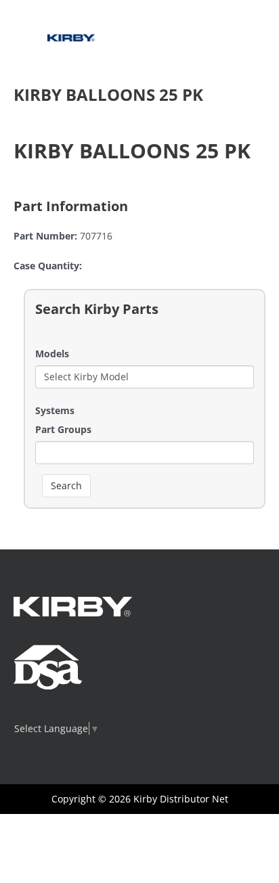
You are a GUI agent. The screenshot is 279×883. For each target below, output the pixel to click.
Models (52, 353)
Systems (54, 410)
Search (66, 485)
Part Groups (63, 429)
